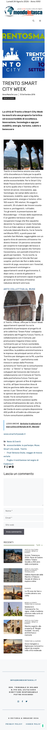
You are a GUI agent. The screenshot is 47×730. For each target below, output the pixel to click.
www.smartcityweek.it (15, 434)
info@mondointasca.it (23, 680)
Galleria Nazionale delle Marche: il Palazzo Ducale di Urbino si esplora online (34, 578)
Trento (23, 449)
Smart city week (11, 449)
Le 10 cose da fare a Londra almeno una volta (33, 593)
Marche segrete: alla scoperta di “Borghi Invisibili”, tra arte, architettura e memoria (33, 630)
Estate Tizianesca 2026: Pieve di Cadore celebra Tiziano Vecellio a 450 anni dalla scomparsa (34, 559)
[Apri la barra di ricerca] (33, 20)
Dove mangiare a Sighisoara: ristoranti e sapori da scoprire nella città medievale (34, 647)
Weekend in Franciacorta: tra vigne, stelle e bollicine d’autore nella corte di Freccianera (34, 611)
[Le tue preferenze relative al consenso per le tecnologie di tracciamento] (42, 725)
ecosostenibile (14, 445)
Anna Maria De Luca (9, 95)
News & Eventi (9, 98)
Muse (36, 445)
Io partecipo (27, 445)
